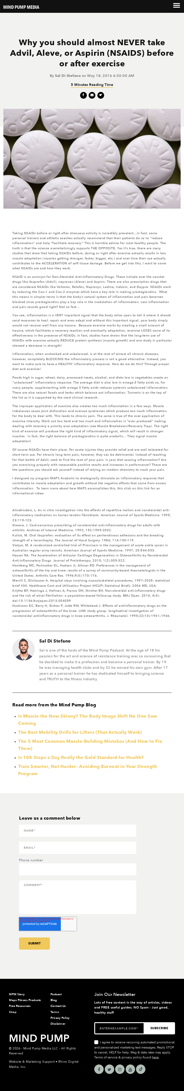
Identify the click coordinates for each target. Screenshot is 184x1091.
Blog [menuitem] (53, 1000)
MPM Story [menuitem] (17, 994)
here (155, 1057)
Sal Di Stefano (68, 75)
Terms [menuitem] (54, 1012)
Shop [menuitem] (12, 1012)
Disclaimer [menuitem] (58, 1024)
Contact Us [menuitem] (58, 1006)
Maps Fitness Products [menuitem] (25, 1000)
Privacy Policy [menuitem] (60, 1018)
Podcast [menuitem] (56, 994)
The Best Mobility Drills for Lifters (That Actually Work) (80, 732)
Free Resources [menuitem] (20, 1006)
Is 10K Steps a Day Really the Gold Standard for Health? (81, 757)
